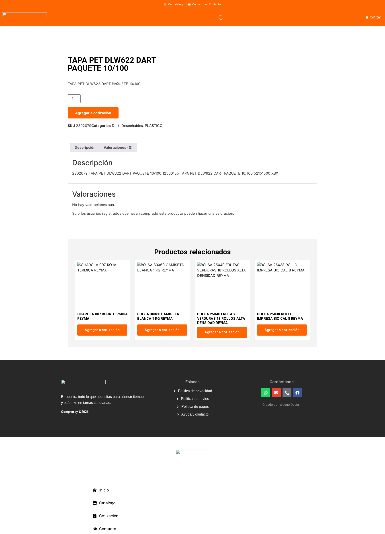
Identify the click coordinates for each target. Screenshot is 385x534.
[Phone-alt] (287, 392)
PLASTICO (153, 125)
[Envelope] (276, 392)
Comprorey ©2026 (74, 412)
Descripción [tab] (85, 147)
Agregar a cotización (93, 113)
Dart (115, 125)
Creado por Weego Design (281, 405)
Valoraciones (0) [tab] (118, 147)
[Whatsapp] (265, 392)
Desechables (132, 125)
